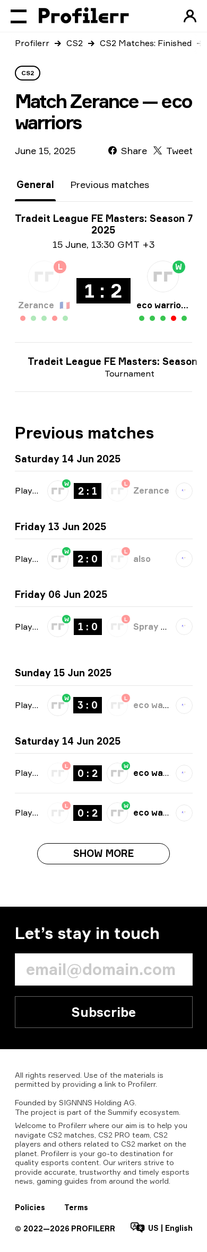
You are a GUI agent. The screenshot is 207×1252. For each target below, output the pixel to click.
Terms (76, 1207)
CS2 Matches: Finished (146, 43)
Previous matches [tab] (109, 184)
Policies (30, 1207)
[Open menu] (18, 16)
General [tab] (35, 184)
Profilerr (32, 43)
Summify (122, 1111)
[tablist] (83, 184)
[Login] (190, 16)
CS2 (74, 43)
